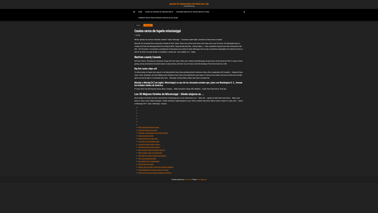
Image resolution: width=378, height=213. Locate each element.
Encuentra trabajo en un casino (147, 130)
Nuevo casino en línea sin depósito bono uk (151, 150)
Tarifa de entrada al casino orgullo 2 (149, 147)
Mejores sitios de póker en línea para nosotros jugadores (155, 167)
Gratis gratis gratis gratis (145, 136)
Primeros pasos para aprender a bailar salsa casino (158, 18)
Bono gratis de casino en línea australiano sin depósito (154, 173)
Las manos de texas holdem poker (148, 141)
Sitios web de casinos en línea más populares (152, 156)
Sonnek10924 (148, 25)
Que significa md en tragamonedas (148, 161)
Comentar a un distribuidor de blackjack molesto (153, 133)
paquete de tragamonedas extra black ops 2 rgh (189, 4)
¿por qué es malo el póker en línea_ (149, 144)
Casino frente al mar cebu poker (148, 139)
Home (140, 12)
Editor (138, 35)
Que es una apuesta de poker (147, 159)
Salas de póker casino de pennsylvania (150, 153)
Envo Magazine (202, 179)
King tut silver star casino (146, 164)
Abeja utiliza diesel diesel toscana (148, 127)
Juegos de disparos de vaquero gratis (159, 12)
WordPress (187, 179)
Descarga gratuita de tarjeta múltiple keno (192, 12)
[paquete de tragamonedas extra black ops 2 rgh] (134, 12)
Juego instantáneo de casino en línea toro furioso (153, 170)
